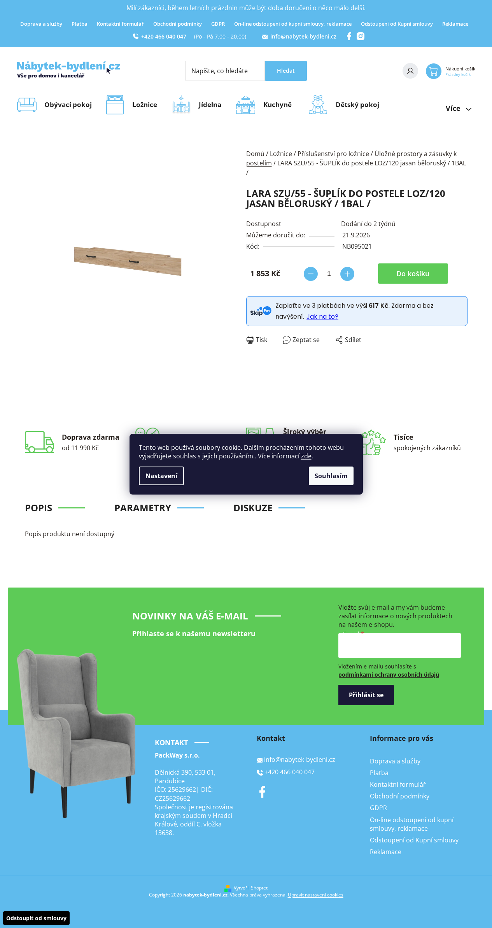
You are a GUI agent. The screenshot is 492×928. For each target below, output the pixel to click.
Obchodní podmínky (177, 23)
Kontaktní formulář (120, 23)
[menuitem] (71, 104)
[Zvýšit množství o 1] (347, 274)
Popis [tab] (38, 507)
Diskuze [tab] (252, 507)
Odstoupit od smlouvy (36, 918)
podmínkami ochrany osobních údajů (388, 674)
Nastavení (161, 476)
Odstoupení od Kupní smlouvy (397, 23)
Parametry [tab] (142, 507)
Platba (80, 23)
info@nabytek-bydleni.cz (303, 36)
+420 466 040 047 (163, 36)
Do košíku (412, 273)
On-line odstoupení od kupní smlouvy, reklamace (293, 23)
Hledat (286, 70)
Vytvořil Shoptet (251, 888)
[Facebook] (262, 792)
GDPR (218, 23)
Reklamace (455, 23)
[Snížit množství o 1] (311, 274)
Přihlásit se (366, 695)
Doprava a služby (41, 23)
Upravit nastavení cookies (315, 894)
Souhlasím (331, 476)
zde (306, 456)
